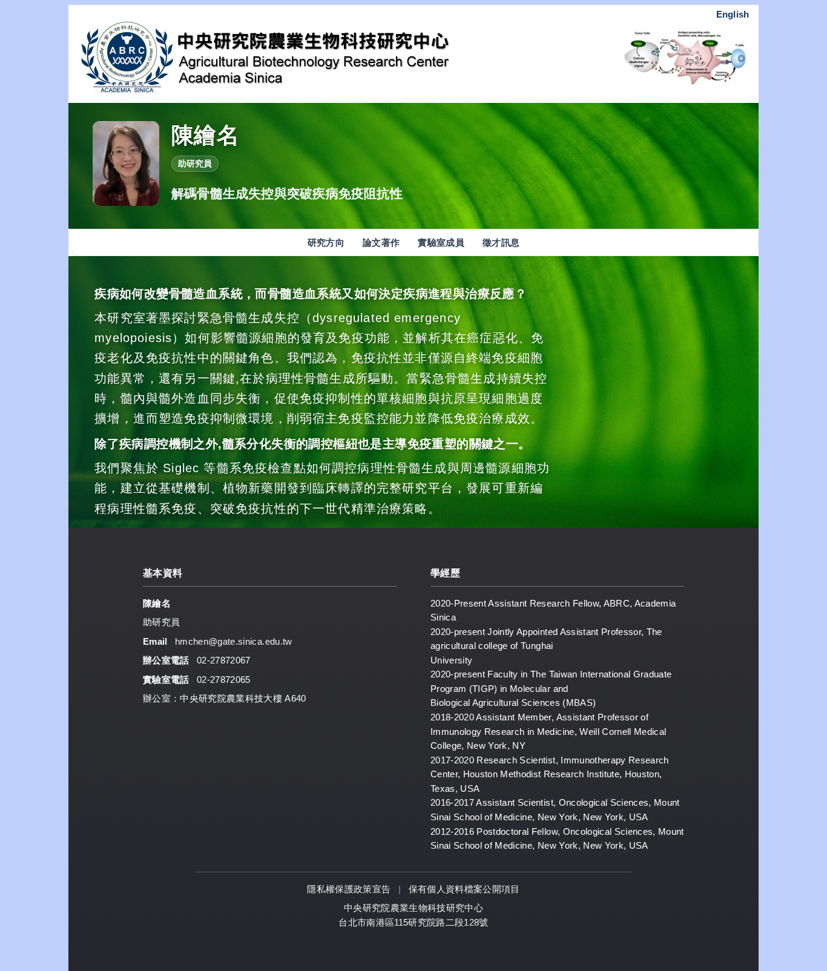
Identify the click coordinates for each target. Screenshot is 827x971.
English (732, 14)
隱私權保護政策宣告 (350, 889)
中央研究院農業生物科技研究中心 (413, 908)
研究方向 (326, 242)
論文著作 (381, 242)
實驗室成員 (441, 242)
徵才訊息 (501, 242)
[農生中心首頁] (315, 57)
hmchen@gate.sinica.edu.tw (233, 641)
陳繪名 (205, 135)
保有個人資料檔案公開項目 (464, 889)
